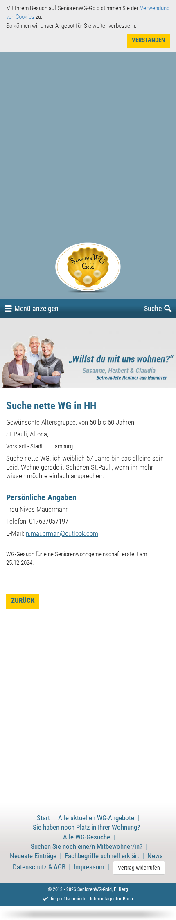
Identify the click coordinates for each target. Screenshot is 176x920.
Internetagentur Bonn (111, 899)
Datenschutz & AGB (39, 867)
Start (43, 818)
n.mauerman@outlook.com (62, 533)
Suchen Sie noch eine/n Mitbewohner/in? (86, 847)
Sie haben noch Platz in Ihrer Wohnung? (86, 827)
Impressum (89, 867)
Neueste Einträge (33, 856)
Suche (153, 308)
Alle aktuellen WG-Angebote (96, 818)
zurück (22, 600)
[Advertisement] (88, 150)
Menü (36, 308)
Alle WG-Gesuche (86, 837)
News (155, 856)
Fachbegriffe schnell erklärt (102, 856)
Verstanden (148, 40)
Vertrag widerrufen (139, 867)
